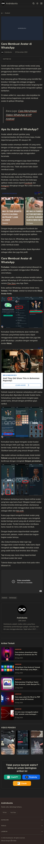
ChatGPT (14, 777)
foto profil (20, 511)
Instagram (5, 186)
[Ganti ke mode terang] (37, 3)
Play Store (11, 283)
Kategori (5, 820)
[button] (22, 59)
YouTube (13, 812)
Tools (3, 825)
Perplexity (33, 777)
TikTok (5, 812)
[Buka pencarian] (33, 3)
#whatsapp (12, 598)
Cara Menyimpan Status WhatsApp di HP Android (21, 115)
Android (4, 598)
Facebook (28, 183)
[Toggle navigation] (41, 3)
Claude (24, 783)
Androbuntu (12, 3)
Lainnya (4, 831)
